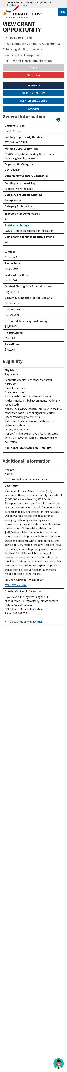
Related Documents (33, 101)
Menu (62, 11)
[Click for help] (58, 121)
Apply (33, 67)
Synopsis (33, 85)
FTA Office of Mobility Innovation (24, 621)
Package (33, 108)
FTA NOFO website (16, 585)
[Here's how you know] (33, 4)
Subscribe (33, 75)
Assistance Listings (17, 225)
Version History (33, 93)
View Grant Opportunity (22, 26)
